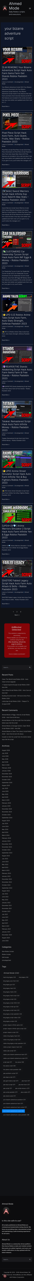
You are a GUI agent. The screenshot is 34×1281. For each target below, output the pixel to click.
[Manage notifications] (4, 1276)
